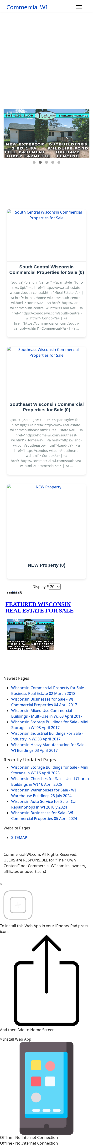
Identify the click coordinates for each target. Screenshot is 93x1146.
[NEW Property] (46, 522)
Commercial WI (26, 7)
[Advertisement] (46, 60)
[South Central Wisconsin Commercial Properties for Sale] (46, 235)
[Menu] (79, 7)
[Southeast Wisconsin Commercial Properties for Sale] (46, 373)
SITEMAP (19, 837)
